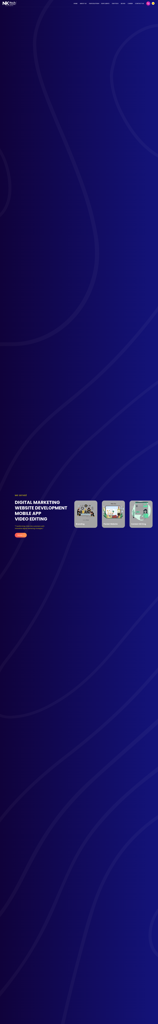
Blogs (123, 3)
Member (20, 535)
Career (130, 3)
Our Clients (105, 3)
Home (75, 3)
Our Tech (115, 3)
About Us (83, 3)
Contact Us (139, 3)
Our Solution (94, 3)
